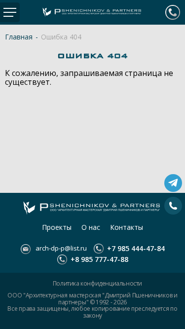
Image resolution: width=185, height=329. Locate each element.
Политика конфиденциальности (97, 283)
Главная (19, 37)
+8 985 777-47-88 (98, 259)
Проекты (57, 227)
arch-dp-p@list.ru (60, 248)
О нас (90, 227)
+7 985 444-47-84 (172, 12)
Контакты (126, 227)
